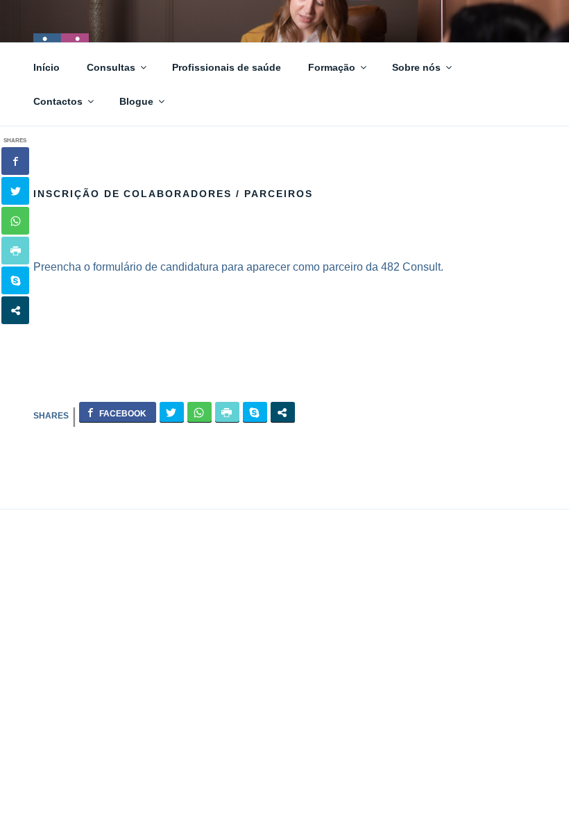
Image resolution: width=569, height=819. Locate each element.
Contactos (58, 101)
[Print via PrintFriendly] (227, 412)
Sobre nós (416, 67)
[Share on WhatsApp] (199, 412)
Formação (331, 67)
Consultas (111, 67)
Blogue (136, 101)
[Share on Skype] (255, 412)
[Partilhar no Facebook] (117, 412)
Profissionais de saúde (226, 67)
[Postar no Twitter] (172, 412)
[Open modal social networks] (283, 412)
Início (46, 67)
